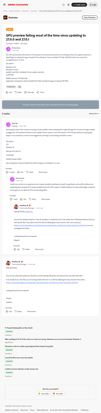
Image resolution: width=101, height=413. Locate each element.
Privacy (32, 410)
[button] (4, 5)
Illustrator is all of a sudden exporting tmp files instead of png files (29, 346)
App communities (15, 11)
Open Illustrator (90, 17)
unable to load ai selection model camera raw (21, 369)
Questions (34, 11)
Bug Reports (9, 342)
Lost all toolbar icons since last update (19, 358)
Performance (11, 87)
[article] (50, 148)
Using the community (11, 410)
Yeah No (14, 123)
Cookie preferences (42, 410)
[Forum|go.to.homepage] (18, 5)
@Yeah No (29, 211)
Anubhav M (24, 205)
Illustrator (26, 11)
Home (5, 11)
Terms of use (24, 410)
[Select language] (68, 5)
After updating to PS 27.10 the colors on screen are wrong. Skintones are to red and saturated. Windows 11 (43, 339)
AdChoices (85, 410)
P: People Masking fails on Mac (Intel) (19, 328)
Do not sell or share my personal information (64, 410)
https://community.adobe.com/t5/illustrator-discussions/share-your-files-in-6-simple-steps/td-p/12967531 (50, 225)
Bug (19, 87)
